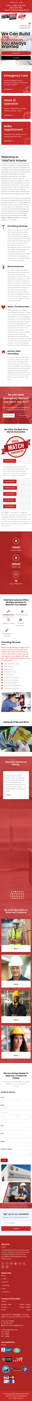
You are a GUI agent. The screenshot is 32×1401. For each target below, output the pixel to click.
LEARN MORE (8, 89)
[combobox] (24, 1116)
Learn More (16, 48)
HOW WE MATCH (9, 506)
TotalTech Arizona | (12, 1396)
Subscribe (16, 1228)
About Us (5, 1282)
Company (3, 1141)
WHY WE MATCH (9, 500)
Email (4, 1133)
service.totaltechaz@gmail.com (17, 10)
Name (16, 949)
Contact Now (16, 43)
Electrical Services (16, 266)
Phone (2, 1126)
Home (4, 1279)
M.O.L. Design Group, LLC (16, 1398)
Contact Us (14, 2)
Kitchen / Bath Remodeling (14, 352)
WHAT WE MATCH (10, 481)
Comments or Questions (9, 1149)
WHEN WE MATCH (10, 494)
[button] (29, 23)
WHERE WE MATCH (10, 488)
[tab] (8, 613)
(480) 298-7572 (16, 8)
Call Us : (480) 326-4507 (16, 5)
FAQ (20, 2)
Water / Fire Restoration (18, 306)
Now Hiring (6, 1285)
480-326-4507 (8, 1323)
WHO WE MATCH (9, 461)
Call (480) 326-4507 (16, 402)
